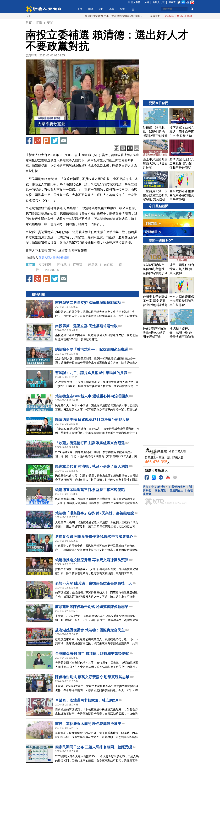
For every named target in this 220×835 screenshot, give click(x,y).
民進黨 (108, 264)
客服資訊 (160, 490)
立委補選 (45, 264)
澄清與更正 (176, 490)
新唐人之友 (159, 2)
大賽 (146, 2)
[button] (82, 97)
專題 (111, 9)
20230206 (52, 270)
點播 (122, 9)
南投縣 (62, 264)
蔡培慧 (77, 264)
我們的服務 (178, 486)
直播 (79, 9)
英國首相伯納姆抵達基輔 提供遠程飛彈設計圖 (157, 15)
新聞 (90, 9)
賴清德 (92, 264)
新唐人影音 (134, 2)
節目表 (172, 2)
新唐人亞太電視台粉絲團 (54, 257)
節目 (101, 9)
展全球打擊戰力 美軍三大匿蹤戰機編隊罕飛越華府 (95, 15)
